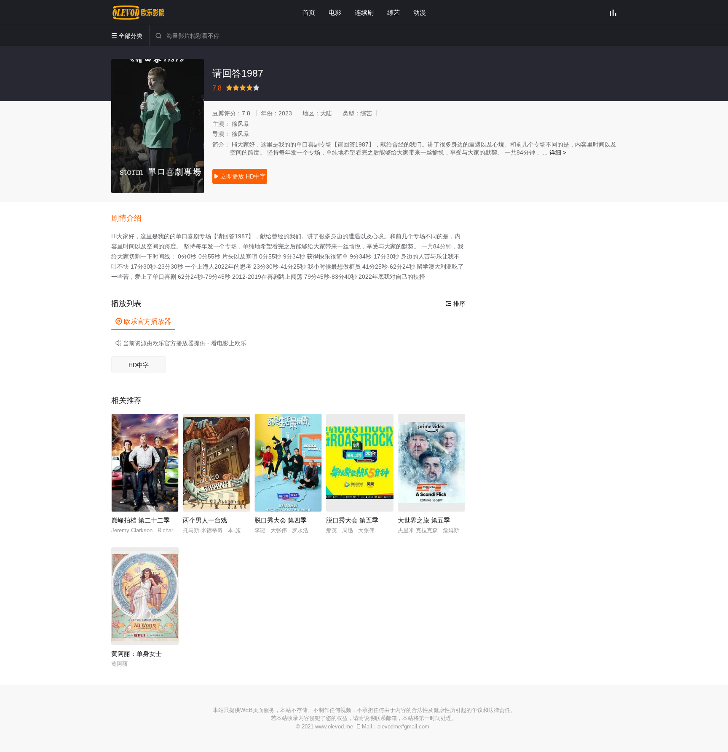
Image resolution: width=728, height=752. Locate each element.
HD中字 (138, 365)
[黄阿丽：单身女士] (145, 596)
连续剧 (364, 12)
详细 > (557, 152)
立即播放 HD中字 (240, 176)
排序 (455, 303)
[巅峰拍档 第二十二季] (145, 463)
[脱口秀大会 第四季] (288, 463)
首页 (308, 12)
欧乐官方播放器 (143, 321)
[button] (130, 218)
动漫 (419, 12)
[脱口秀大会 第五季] (359, 463)
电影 (335, 12)
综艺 (393, 12)
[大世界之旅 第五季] (431, 463)
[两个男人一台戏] (216, 463)
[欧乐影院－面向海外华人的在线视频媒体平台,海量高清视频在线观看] (138, 12)
